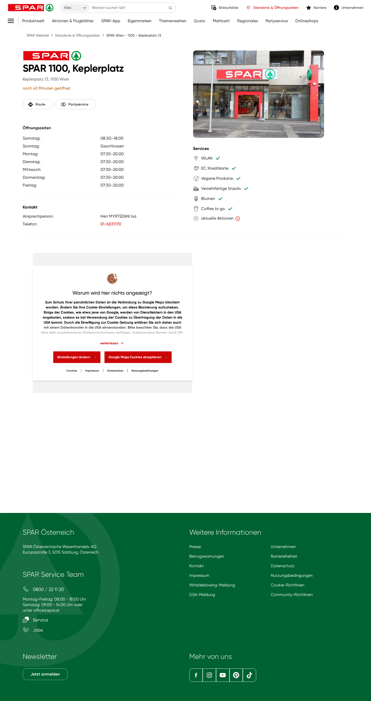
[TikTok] (249, 675)
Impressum (92, 370)
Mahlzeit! (221, 21)
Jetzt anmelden (45, 674)
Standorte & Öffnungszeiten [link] (276, 8)
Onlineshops (306, 21)
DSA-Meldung (202, 594)
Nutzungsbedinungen (144, 370)
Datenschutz (115, 370)
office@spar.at (46, 610)
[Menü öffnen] (13, 21)
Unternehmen (283, 546)
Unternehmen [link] (352, 8)
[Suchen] (170, 7)
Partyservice (277, 21)
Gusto (199, 21)
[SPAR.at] (31, 8)
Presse (195, 546)
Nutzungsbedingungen (292, 575)
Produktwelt (33, 21)
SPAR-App (110, 21)
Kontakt (196, 565)
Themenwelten (172, 21)
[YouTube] (222, 675)
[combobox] (75, 7)
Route (40, 104)
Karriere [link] (320, 8)
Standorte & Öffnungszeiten (77, 35)
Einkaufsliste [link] (228, 8)
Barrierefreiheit (284, 556)
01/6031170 (110, 224)
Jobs (37, 630)
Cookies (71, 370)
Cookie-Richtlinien (287, 585)
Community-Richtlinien (292, 594)
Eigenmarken (139, 21)
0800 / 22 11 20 (48, 589)
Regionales (247, 21)
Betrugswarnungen (206, 556)
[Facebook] (196, 675)
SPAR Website (37, 35)
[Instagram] (209, 675)
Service (40, 619)
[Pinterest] (236, 675)
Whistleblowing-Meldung (212, 585)
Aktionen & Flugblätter (73, 21)
